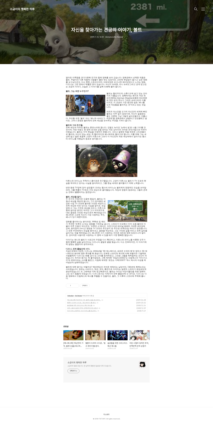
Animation (70, 296)
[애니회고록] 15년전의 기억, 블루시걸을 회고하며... (84, 300)
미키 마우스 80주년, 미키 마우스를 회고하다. (82, 311)
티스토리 (106, 414)
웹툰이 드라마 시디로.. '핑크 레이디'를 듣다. (81, 303)
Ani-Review (78, 296)
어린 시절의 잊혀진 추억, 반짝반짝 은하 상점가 (82, 308)
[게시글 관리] (76, 285)
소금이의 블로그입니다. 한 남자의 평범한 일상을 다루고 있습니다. (89, 366)
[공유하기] (73, 285)
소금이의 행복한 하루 (22, 9)
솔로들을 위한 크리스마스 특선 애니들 (79, 305)
